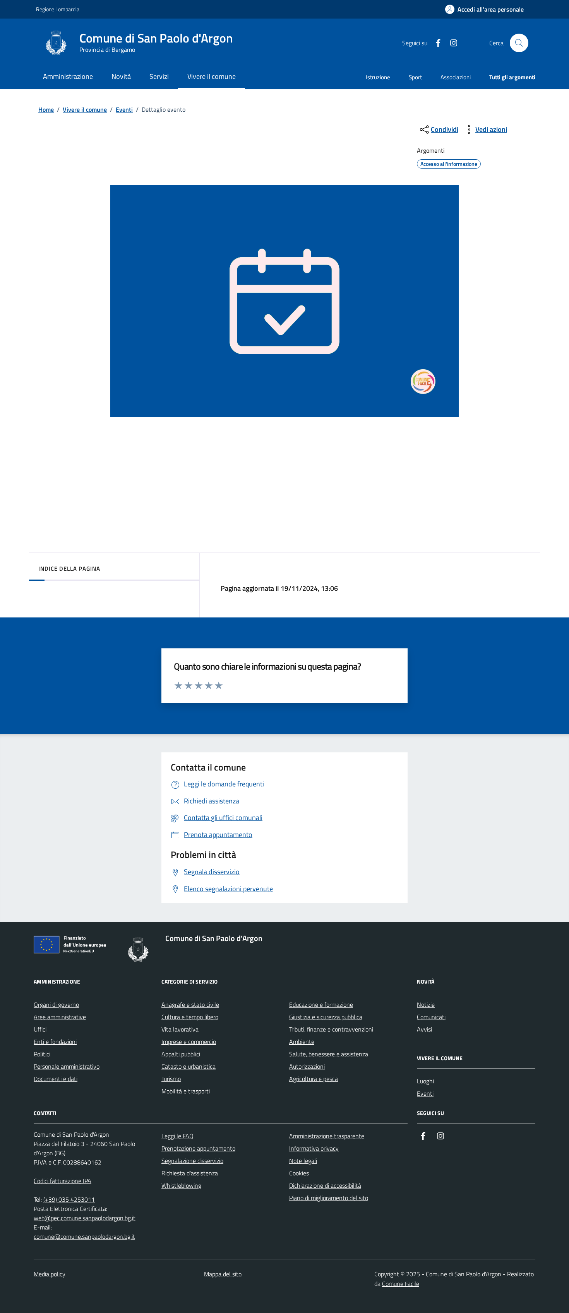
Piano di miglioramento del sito (328, 1197)
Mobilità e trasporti (185, 1091)
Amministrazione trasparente (326, 1136)
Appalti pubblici (180, 1054)
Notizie (426, 1004)
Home (46, 109)
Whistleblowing (181, 1185)
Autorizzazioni (307, 1066)
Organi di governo (56, 1004)
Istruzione (378, 77)
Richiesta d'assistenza (189, 1173)
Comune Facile (400, 1283)
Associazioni (455, 77)
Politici (42, 1054)
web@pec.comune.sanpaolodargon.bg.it (84, 1218)
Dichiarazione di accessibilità (325, 1185)
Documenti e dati (55, 1078)
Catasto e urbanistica (188, 1066)
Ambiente (301, 1041)
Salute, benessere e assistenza (328, 1054)
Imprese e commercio (188, 1041)
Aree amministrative (60, 1016)
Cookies (299, 1173)
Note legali (303, 1160)
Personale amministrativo (66, 1066)
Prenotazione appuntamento (198, 1148)
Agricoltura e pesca (313, 1078)
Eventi (124, 109)
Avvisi (424, 1029)
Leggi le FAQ (177, 1136)
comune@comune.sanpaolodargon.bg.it (84, 1236)
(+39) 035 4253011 (69, 1199)
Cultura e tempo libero (189, 1016)
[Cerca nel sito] (519, 43)
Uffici (40, 1029)
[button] (484, 9)
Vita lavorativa (180, 1029)
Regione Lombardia (57, 9)
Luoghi (425, 1081)
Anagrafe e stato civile (190, 1004)
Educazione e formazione (321, 1004)
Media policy (49, 1274)
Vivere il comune (85, 109)
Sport (415, 77)
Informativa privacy (314, 1148)
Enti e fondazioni (55, 1041)
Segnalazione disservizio (192, 1160)
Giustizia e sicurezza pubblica (325, 1016)
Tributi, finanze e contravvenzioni (331, 1029)
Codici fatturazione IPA (62, 1180)
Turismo (171, 1078)
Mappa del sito (223, 1274)
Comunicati (431, 1016)
